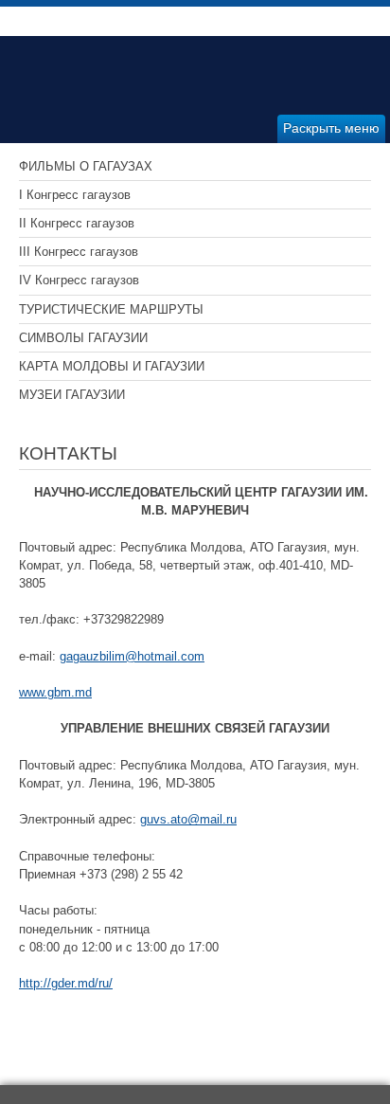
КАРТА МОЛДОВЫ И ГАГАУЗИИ (111, 366)
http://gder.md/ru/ (66, 983)
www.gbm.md (55, 692)
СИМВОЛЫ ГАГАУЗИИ (83, 338)
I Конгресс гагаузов (75, 195)
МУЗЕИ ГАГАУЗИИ (72, 395)
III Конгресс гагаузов (78, 251)
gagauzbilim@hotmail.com (132, 656)
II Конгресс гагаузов (76, 223)
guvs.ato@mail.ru (188, 819)
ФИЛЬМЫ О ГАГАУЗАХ (85, 166)
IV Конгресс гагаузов (79, 280)
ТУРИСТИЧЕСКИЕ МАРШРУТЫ (111, 309)
